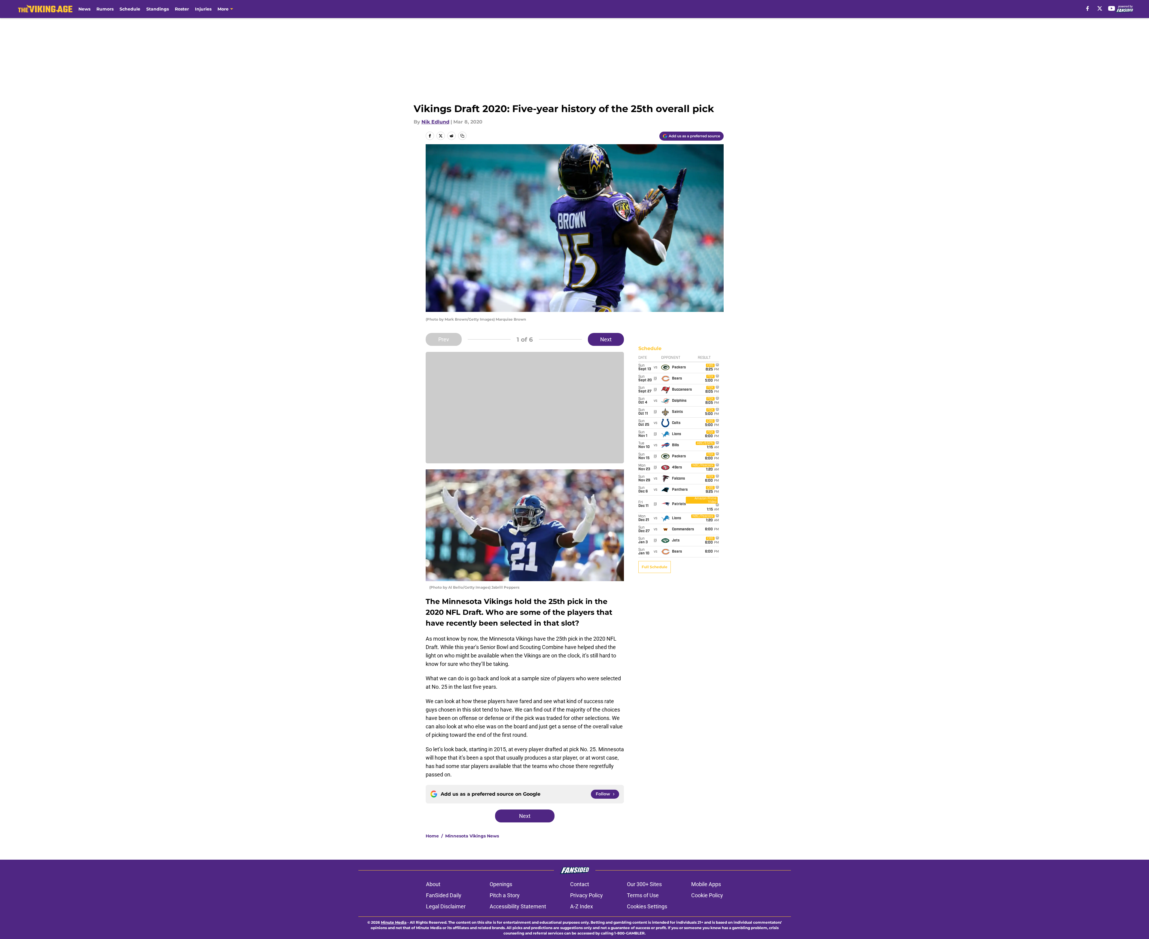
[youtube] (1111, 8)
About (433, 884)
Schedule (130, 9)
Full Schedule (654, 567)
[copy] (462, 136)
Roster (182, 9)
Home (432, 836)
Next (606, 339)
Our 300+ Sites (644, 884)
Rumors (105, 9)
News (84, 9)
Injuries (203, 9)
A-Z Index (581, 906)
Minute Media (393, 922)
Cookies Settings (647, 906)
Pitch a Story (505, 895)
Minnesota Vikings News (472, 836)
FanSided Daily (443, 895)
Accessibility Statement (518, 906)
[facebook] (1087, 8)
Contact (579, 884)
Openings (501, 884)
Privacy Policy (586, 895)
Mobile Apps (706, 884)
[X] (1099, 8)
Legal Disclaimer (446, 906)
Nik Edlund (435, 122)
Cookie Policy (707, 895)
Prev (443, 339)
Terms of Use (643, 895)
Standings (157, 9)
